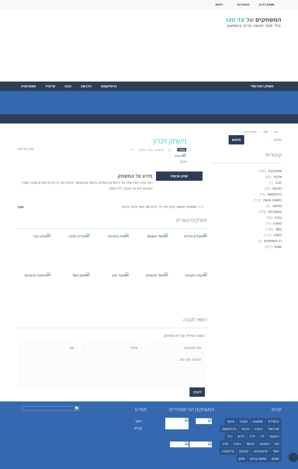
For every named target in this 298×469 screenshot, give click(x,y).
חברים (138, 428)
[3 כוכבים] (41, 149)
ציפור (134, 207)
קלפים (125, 207)
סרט (225, 444)
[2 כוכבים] (44, 149)
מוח (148, 207)
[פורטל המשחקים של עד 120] (253, 23)
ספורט (277, 223)
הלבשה (86, 86)
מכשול (250, 444)
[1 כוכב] (47, 149)
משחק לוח (275, 211)
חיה (166, 207)
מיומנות (264, 444)
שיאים (275, 458)
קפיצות (243, 451)
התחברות (243, 5)
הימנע (259, 429)
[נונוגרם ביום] (179, 444)
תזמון (242, 458)
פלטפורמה (261, 451)
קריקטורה (228, 451)
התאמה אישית (272, 200)
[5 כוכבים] (35, 149)
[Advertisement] (101, 45)
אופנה (243, 421)
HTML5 (273, 421)
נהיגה (278, 217)
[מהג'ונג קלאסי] (201, 444)
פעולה (278, 235)
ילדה (252, 436)
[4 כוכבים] (38, 149)
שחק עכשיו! (179, 176)
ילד (160, 207)
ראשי (138, 421)
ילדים (154, 207)
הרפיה (245, 429)
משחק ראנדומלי (262, 86)
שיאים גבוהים (258, 458)
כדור (230, 436)
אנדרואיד (273, 429)
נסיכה (237, 444)
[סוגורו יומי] (204, 420)
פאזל (265, 131)
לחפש (219, 5)
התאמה (181, 207)
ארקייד (50, 86)
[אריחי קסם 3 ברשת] (177, 423)
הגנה (67, 86)
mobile (191, 207)
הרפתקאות (109, 86)
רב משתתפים (273, 241)
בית (276, 131)
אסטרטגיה (28, 86)
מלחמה (277, 206)
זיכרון (172, 207)
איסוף (230, 421)
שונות (278, 246)
